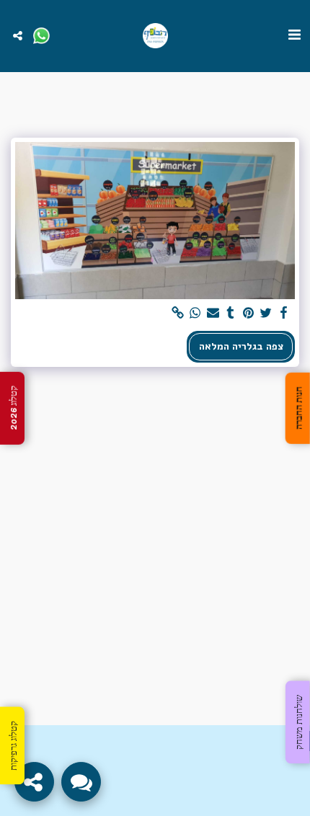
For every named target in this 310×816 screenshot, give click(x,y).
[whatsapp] (195, 313)
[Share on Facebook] (284, 313)
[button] (294, 35)
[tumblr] (230, 313)
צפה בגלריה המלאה (241, 346)
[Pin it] (248, 313)
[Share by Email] (213, 313)
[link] (178, 313)
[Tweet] (266, 313)
